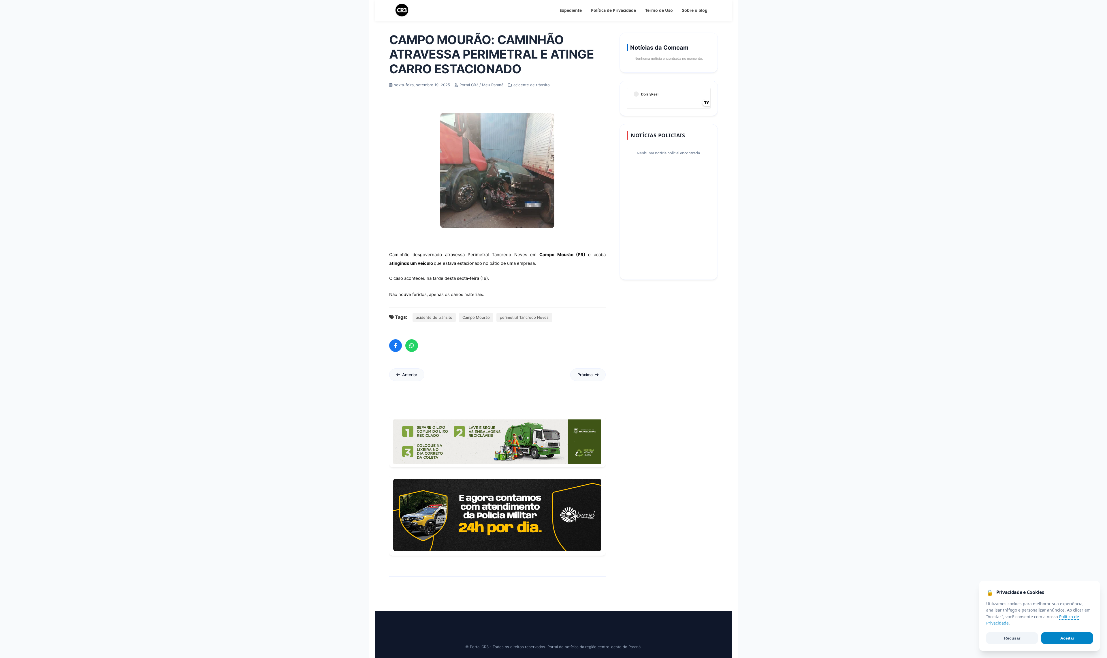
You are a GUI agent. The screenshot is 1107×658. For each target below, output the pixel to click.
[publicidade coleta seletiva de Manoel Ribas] (497, 441)
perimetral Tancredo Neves (524, 317)
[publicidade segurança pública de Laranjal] (497, 515)
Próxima (585, 374)
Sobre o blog (694, 10)
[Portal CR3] (402, 10)
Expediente (571, 10)
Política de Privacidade (613, 10)
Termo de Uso (659, 10)
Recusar (1012, 638)
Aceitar (1067, 638)
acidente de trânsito (434, 317)
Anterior (409, 374)
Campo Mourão (476, 317)
